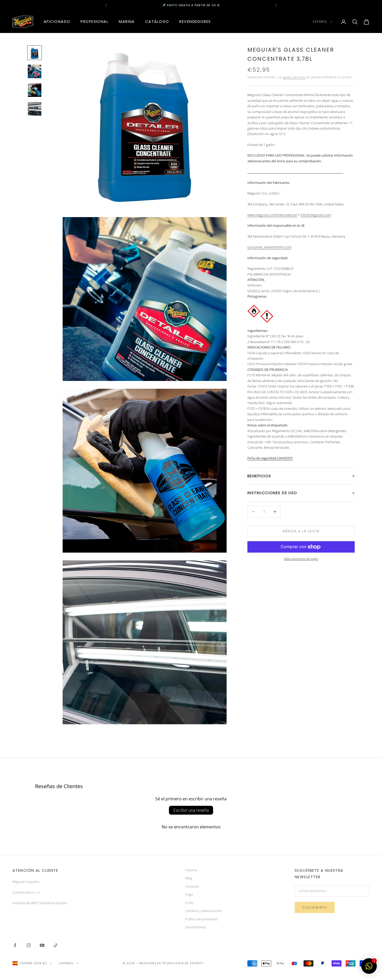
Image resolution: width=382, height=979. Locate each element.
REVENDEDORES (195, 21)
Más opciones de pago (301, 558)
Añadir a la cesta (301, 531)
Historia (191, 870)
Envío (189, 902)
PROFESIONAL (94, 21)
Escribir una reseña (191, 810)
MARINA (127, 21)
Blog (188, 878)
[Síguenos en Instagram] (28, 945)
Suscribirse (314, 907)
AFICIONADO (57, 21)
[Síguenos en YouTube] (42, 945)
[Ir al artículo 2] (34, 71)
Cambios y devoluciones (203, 910)
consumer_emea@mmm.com (269, 247)
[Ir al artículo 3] (34, 90)
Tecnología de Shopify (183, 963)
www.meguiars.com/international (272, 214)
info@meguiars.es (180, 5)
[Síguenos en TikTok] (55, 945)
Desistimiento (195, 927)
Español (320, 22)
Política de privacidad (201, 919)
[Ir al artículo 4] (34, 109)
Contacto (192, 886)
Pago (189, 894)
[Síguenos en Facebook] (15, 945)
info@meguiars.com (316, 214)
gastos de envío (294, 77)
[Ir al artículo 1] (34, 52)
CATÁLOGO (157, 21)
